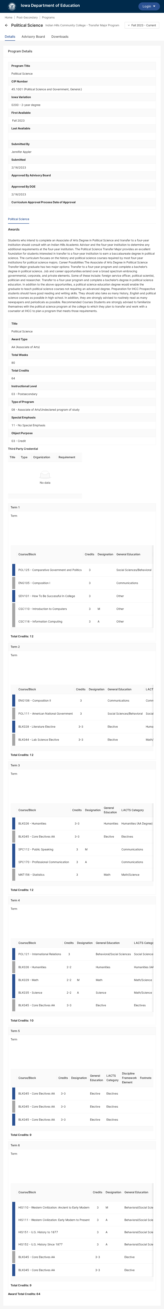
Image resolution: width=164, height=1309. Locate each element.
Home (8, 17)
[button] (6, 25)
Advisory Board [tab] (33, 37)
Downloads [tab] (59, 37)
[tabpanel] (82, 761)
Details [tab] (10, 37)
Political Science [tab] (18, 219)
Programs (48, 17)
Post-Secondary (27, 17)
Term (14, 515)
